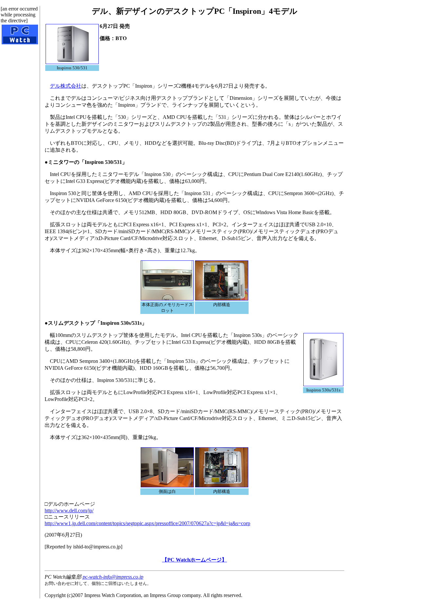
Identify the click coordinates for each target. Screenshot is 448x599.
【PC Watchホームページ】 (194, 560)
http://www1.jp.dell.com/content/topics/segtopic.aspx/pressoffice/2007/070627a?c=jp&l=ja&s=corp (147, 523)
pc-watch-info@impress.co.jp (113, 577)
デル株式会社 (65, 86)
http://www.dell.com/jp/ (69, 510)
